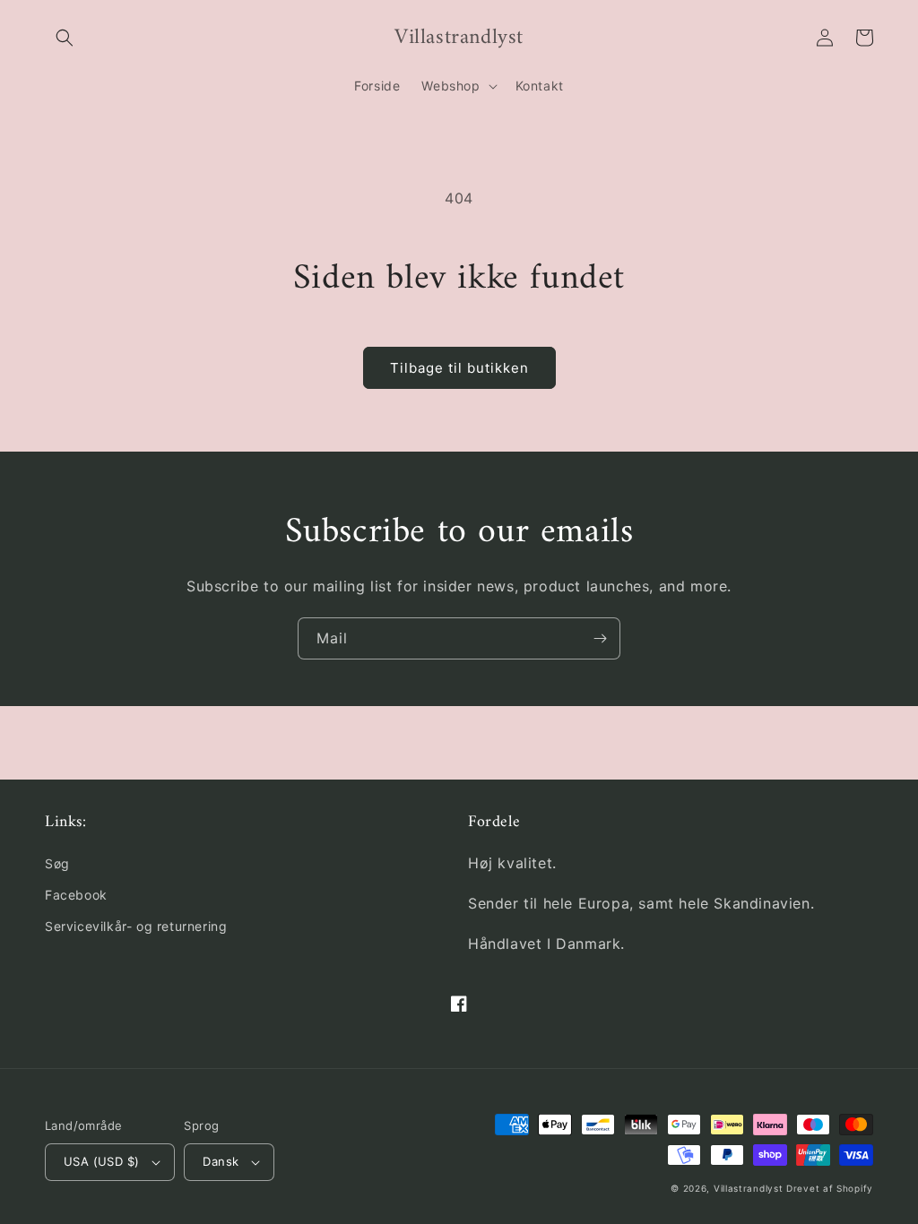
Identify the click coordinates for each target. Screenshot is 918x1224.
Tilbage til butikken (459, 367)
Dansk (220, 1161)
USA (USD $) (101, 1161)
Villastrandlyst (750, 1188)
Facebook (76, 894)
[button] (64, 37)
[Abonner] (599, 638)
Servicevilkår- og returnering (136, 926)
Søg (57, 863)
